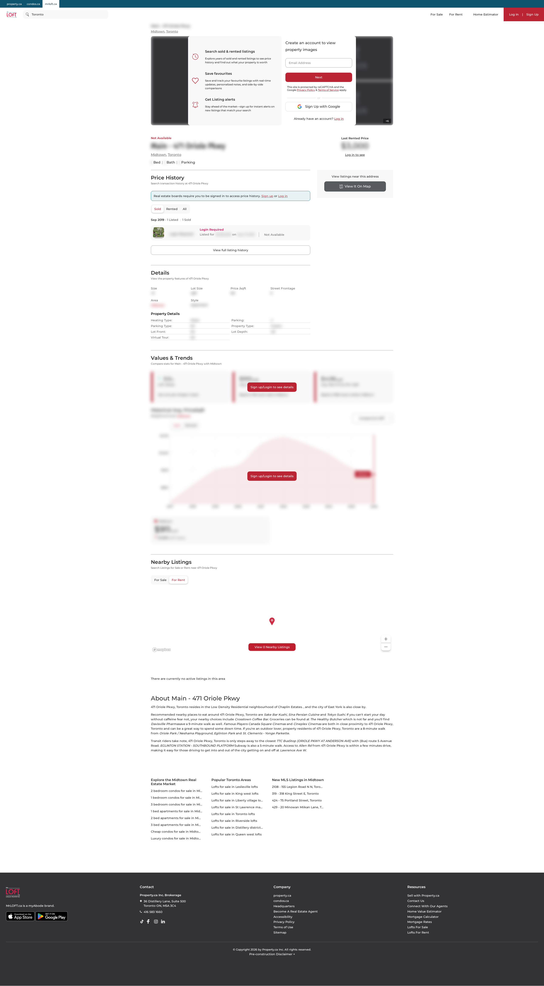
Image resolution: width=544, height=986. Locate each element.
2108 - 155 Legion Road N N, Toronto (299, 787)
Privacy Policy (306, 90)
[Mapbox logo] (161, 649)
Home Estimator (485, 14)
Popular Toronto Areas (231, 780)
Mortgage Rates (419, 922)
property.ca (14, 4)
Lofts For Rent (418, 932)
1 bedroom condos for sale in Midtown (180, 798)
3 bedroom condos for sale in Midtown (180, 804)
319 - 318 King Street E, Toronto (295, 794)
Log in (339, 119)
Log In (514, 14)
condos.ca (33, 4)
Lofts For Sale (417, 927)
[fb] (150, 921)
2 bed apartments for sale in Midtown (180, 818)
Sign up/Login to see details (272, 387)
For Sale (437, 14)
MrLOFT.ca (14, 906)
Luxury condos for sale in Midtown (177, 838)
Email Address (297, 61)
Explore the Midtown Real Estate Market (173, 782)
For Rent (456, 14)
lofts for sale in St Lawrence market (239, 807)
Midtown (158, 31)
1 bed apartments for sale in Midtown (179, 811)
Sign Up (532, 14)
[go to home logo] (13, 892)
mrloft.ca (51, 4)
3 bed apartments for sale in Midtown (180, 825)
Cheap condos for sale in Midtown (177, 832)
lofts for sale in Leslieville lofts (234, 787)
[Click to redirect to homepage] (11, 14)
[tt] (143, 921)
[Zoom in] (386, 639)
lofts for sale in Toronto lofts (233, 814)
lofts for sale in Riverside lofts (234, 821)
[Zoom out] (386, 647)
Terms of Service (328, 90)
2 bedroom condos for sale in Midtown (180, 791)
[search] (65, 14)
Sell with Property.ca (423, 896)
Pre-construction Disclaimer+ (272, 954)
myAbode (36, 906)
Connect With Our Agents (427, 906)
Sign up (267, 196)
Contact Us (415, 901)
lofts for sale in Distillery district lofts (239, 827)
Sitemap (279, 932)
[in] (157, 921)
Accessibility (282, 917)
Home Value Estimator (424, 911)
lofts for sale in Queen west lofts (236, 834)
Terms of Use (283, 927)
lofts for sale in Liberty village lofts (238, 800)
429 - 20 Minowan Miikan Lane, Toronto (302, 807)
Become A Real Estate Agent (295, 911)
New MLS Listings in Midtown (298, 780)
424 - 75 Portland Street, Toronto (297, 800)
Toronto (172, 31)
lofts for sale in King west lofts (234, 794)
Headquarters (284, 906)
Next (318, 77)
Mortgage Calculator (423, 917)
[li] (164, 921)
